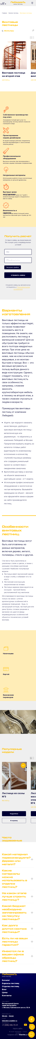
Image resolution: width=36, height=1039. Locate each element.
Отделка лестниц (10, 986)
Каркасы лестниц (10, 983)
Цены (5, 992)
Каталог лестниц (13, 13)
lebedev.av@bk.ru (9, 1021)
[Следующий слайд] (35, 722)
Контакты (7, 995)
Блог (4, 989)
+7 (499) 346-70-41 (10, 1025)
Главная (4, 13)
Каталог (6, 980)
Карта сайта (17, 1028)
